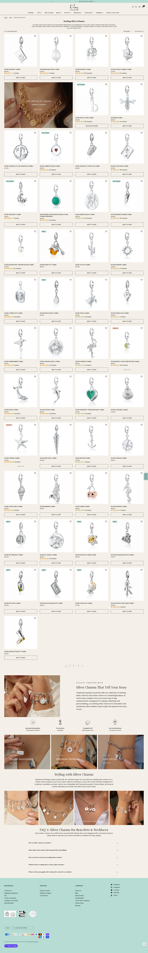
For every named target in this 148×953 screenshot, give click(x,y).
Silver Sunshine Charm (118, 265)
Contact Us (8, 891)
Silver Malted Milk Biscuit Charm (51, 603)
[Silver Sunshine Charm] (127, 245)
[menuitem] (31, 13)
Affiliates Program (45, 893)
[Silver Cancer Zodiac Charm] (56, 342)
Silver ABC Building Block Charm (122, 555)
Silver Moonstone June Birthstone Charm (19, 265)
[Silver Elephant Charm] (91, 50)
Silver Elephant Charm (83, 69)
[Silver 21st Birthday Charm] (20, 535)
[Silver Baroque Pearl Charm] (56, 50)
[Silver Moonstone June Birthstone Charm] (20, 245)
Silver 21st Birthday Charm (13, 555)
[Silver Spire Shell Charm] (56, 439)
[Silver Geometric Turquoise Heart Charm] (91, 390)
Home (5, 17)
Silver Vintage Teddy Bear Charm (122, 603)
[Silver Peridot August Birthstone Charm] (127, 342)
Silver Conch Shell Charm (13, 506)
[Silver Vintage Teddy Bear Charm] (127, 584)
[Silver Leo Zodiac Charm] (56, 535)
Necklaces (88, 13)
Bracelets (77, 13)
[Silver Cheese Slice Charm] (127, 294)
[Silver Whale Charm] (20, 390)
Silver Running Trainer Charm (121, 214)
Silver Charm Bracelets (21, 821)
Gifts (39, 13)
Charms (30, 13)
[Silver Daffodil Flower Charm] (91, 535)
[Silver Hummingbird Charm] (20, 342)
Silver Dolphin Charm (47, 410)
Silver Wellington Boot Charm (15, 651)
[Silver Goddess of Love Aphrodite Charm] (20, 147)
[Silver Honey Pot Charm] (56, 245)
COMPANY (79, 886)
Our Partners (44, 895)
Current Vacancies (10, 898)
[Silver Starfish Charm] (20, 439)
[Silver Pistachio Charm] (20, 584)
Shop (10, 17)
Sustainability (79, 898)
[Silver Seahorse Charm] (127, 487)
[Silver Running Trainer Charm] (127, 195)
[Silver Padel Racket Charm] (56, 294)
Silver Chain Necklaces (56, 821)
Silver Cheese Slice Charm (120, 313)
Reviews (77, 905)
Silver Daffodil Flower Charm (85, 555)
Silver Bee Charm (116, 118)
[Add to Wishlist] (35, 36)
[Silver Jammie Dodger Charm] (56, 147)
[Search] (136, 7)
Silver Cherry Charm (82, 506)
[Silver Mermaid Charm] (56, 487)
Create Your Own (112, 13)
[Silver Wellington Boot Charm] (20, 632)
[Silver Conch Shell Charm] (20, 487)
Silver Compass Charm (119, 458)
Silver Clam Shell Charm (119, 410)
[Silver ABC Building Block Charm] (127, 535)
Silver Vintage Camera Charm (121, 69)
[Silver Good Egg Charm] (91, 584)
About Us (78, 891)
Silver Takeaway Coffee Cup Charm (87, 166)
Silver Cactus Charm (82, 265)
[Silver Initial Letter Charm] (91, 98)
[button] (146, 476)
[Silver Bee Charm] (127, 98)
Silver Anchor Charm (82, 458)
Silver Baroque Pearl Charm (49, 69)
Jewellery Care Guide (11, 900)
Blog (76, 893)
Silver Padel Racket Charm (49, 313)
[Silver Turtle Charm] (91, 294)
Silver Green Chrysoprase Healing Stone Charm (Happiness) (54, 215)
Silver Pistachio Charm (12, 603)
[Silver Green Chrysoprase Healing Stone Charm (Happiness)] (56, 195)
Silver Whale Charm (11, 410)
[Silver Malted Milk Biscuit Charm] (56, 584)
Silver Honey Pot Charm (48, 265)
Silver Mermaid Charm (47, 506)
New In (58, 13)
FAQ (5, 895)
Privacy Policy (79, 903)
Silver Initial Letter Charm (84, 118)
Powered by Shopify (32, 941)
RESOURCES (8, 886)
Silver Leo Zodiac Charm (48, 555)
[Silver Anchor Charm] (91, 439)
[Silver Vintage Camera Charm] (127, 50)
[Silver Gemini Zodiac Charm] (91, 195)
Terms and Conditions (82, 900)
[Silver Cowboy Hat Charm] (20, 294)
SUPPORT (43, 886)
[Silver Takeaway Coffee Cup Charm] (91, 147)
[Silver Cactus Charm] (91, 245)
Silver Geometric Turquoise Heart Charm (89, 410)
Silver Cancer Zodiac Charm (50, 361)
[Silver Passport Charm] (20, 50)
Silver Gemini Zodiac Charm (84, 214)
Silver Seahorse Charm (119, 506)
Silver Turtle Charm (82, 313)
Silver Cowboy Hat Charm (13, 313)
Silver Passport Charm (12, 69)
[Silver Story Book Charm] (127, 147)
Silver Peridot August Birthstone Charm (125, 361)
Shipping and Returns (11, 893)
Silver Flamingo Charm (83, 361)
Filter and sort (11, 31)
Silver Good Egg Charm (83, 603)
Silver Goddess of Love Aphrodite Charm (18, 166)
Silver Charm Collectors (91, 821)
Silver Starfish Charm (11, 458)
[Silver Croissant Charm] (20, 195)
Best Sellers (49, 13)
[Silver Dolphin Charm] (56, 390)
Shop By (67, 13)
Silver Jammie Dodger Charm (50, 166)
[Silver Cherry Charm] (91, 487)
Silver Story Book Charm (119, 166)
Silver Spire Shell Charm (48, 458)
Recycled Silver (9, 903)
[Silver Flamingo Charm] (91, 342)
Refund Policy (79, 895)
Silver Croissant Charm (12, 214)
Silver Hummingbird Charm (13, 361)
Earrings (99, 13)
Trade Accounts (45, 891)
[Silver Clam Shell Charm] (127, 390)
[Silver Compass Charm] (127, 439)
